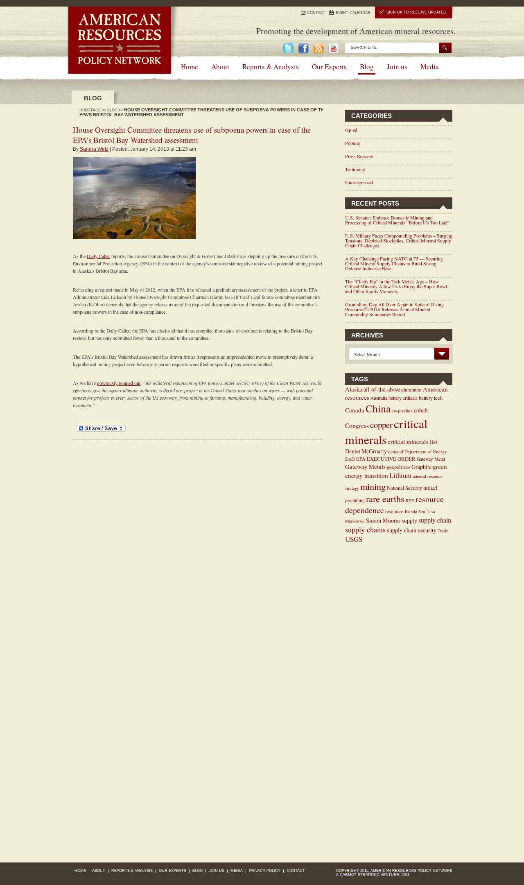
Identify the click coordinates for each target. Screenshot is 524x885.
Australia (378, 398)
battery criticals (403, 397)
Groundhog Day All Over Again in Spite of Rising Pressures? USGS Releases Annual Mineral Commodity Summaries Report (394, 309)
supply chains (365, 529)
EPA (361, 458)
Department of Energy (425, 451)
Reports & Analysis (270, 66)
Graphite (421, 467)
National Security (404, 487)
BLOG (112, 110)
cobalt (421, 410)
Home (189, 66)
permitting (355, 500)
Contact (296, 871)
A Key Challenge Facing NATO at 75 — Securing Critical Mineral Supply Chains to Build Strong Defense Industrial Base (394, 263)
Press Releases (359, 156)
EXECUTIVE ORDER (391, 458)
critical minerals (386, 431)
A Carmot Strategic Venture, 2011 (372, 875)
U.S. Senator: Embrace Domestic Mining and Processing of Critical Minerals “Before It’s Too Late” (397, 220)
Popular (352, 143)
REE (410, 500)
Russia (411, 511)
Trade (443, 530)
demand (395, 451)
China (378, 408)
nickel (430, 487)
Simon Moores (383, 520)
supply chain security (411, 530)
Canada (354, 410)
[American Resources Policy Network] (119, 71)
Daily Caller (98, 256)
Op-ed (351, 130)
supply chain (434, 520)
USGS (353, 539)
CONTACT (316, 13)
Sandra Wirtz (94, 149)
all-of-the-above (382, 389)
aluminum (411, 389)
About (220, 66)
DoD (350, 458)
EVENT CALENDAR (353, 13)
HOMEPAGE (90, 110)
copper (381, 424)
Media (429, 66)
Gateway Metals (365, 466)
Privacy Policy (264, 871)
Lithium (400, 475)
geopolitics (398, 467)
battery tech (431, 397)
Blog (367, 66)
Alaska (353, 389)
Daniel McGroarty (366, 451)
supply (409, 520)
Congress (357, 425)
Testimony (355, 169)
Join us (397, 66)
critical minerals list (412, 441)
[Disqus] (197, 542)
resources (394, 511)
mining (373, 486)
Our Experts (329, 66)
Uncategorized (359, 182)
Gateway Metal (431, 459)
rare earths (385, 498)
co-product (402, 410)
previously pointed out (118, 383)
